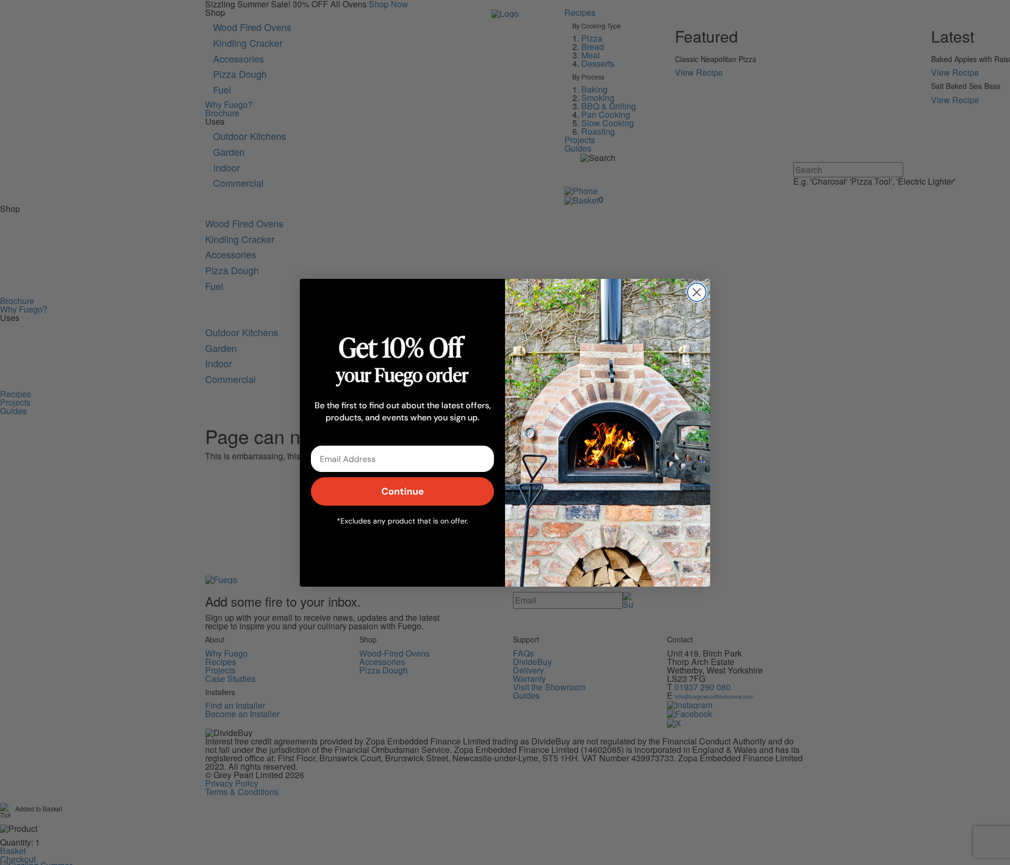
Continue (402, 491)
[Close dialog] (697, 292)
